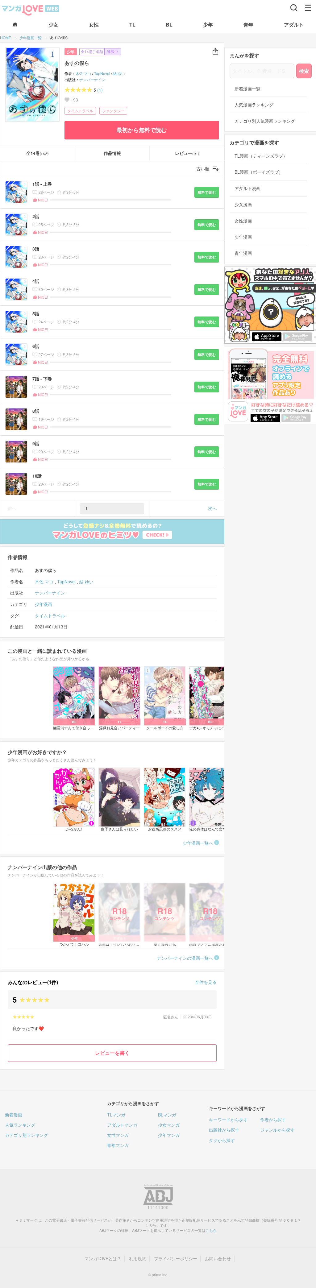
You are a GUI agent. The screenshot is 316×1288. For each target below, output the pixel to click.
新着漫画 (13, 1115)
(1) (100, 90)
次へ (212, 508)
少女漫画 (243, 204)
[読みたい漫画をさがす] (293, 7)
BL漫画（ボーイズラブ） (259, 172)
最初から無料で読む (142, 130)
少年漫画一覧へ (198, 843)
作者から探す (273, 1119)
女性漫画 (243, 221)
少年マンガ (169, 1135)
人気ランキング (20, 1125)
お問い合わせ (218, 1258)
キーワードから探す (228, 1119)
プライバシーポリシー (175, 1258)
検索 (304, 70)
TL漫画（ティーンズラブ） (261, 156)
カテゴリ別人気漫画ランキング (265, 121)
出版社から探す (224, 1130)
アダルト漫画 (247, 188)
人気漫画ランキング (254, 105)
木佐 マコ (83, 73)
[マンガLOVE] (31, 9)
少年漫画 (43, 604)
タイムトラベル (80, 110)
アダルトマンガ (122, 1125)
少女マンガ (169, 1125)
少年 (70, 51)
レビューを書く (112, 1052)
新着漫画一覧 (247, 89)
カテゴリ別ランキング (26, 1135)
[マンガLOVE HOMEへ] (15, 25)
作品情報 (112, 153)
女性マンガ (118, 1135)
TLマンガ (116, 1115)
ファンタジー (113, 110)
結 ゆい (119, 73)
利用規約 (137, 1258)
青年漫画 (243, 253)
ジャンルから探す (277, 1130)
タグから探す (222, 1140)
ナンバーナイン (92, 79)
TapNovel (102, 73)
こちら (211, 1230)
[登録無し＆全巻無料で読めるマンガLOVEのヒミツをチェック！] (112, 531)
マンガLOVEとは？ (103, 1258)
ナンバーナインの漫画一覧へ (185, 958)
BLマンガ (167, 1115)
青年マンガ (118, 1145)
